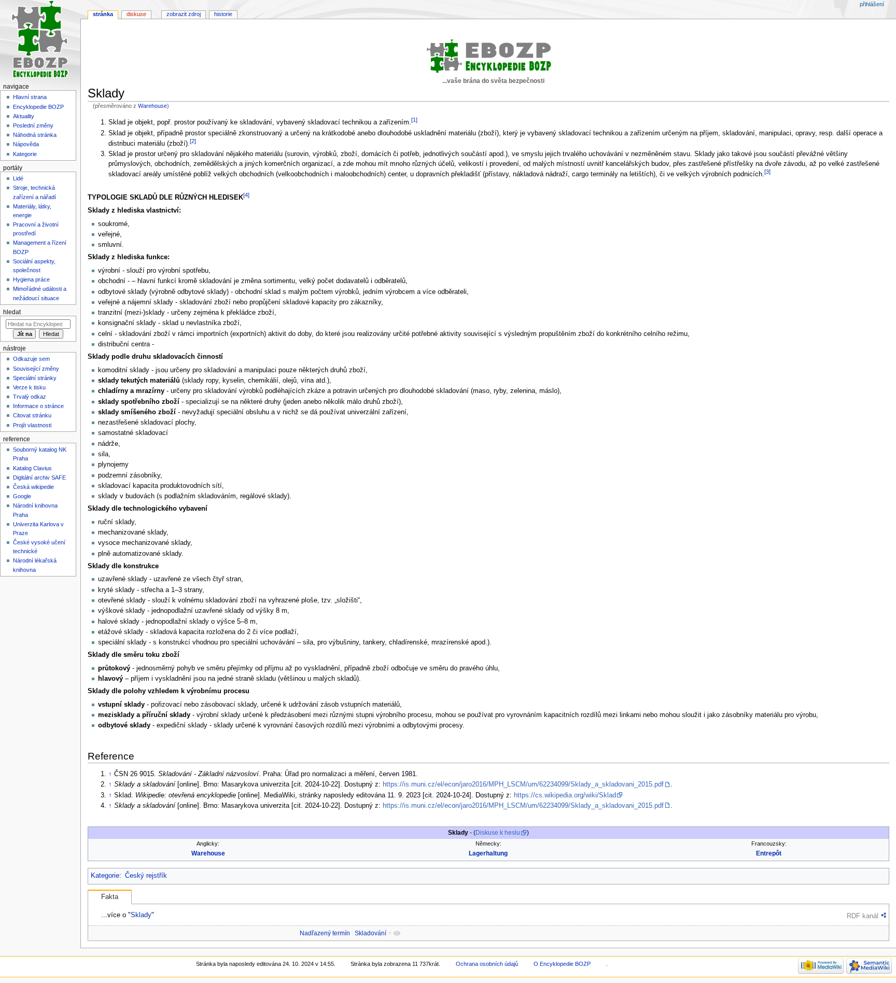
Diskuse (136, 14)
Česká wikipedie (33, 487)
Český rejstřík (146, 875)
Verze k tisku (29, 387)
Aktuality (23, 116)
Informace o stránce (38, 406)
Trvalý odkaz (29, 397)
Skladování (370, 933)
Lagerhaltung (488, 853)
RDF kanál (862, 916)
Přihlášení (872, 4)
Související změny (36, 369)
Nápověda (26, 144)
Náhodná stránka (35, 135)
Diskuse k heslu (497, 832)
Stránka (103, 14)
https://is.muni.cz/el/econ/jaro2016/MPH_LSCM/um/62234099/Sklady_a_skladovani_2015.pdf (523, 784)
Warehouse (152, 106)
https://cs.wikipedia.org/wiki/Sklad (565, 795)
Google (22, 496)
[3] (767, 171)
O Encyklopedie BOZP (562, 964)
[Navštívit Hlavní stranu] (40, 40)
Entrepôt (768, 853)
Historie (223, 14)
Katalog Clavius (32, 468)
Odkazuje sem (31, 359)
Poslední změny (33, 125)
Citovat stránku (32, 415)
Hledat (12, 312)
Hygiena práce (31, 279)
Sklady (141, 915)
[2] (193, 141)
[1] (414, 120)
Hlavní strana (30, 97)
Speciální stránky (35, 378)
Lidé (18, 178)
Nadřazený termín (325, 933)
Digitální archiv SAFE (39, 477)
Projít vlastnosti (32, 425)
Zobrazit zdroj (183, 14)
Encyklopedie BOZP (38, 107)
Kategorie (105, 875)
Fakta (109, 897)
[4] (246, 195)
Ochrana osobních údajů (487, 964)
